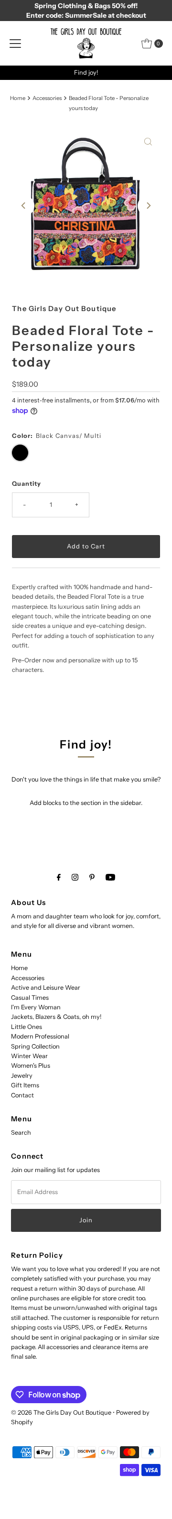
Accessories (47, 98)
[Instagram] (75, 877)
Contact (22, 1095)
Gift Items (25, 1085)
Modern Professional (40, 1036)
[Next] (148, 205)
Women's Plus (30, 1065)
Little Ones (26, 1026)
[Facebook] (59, 877)
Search (21, 1132)
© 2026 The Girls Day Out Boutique (61, 1412)
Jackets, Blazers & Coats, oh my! (56, 1016)
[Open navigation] (15, 43)
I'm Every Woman (36, 1007)
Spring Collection (35, 1046)
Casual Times (30, 997)
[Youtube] (110, 877)
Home (17, 98)
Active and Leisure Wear (45, 987)
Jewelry (21, 1075)
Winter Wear (29, 1056)
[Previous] (23, 205)
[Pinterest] (92, 877)
